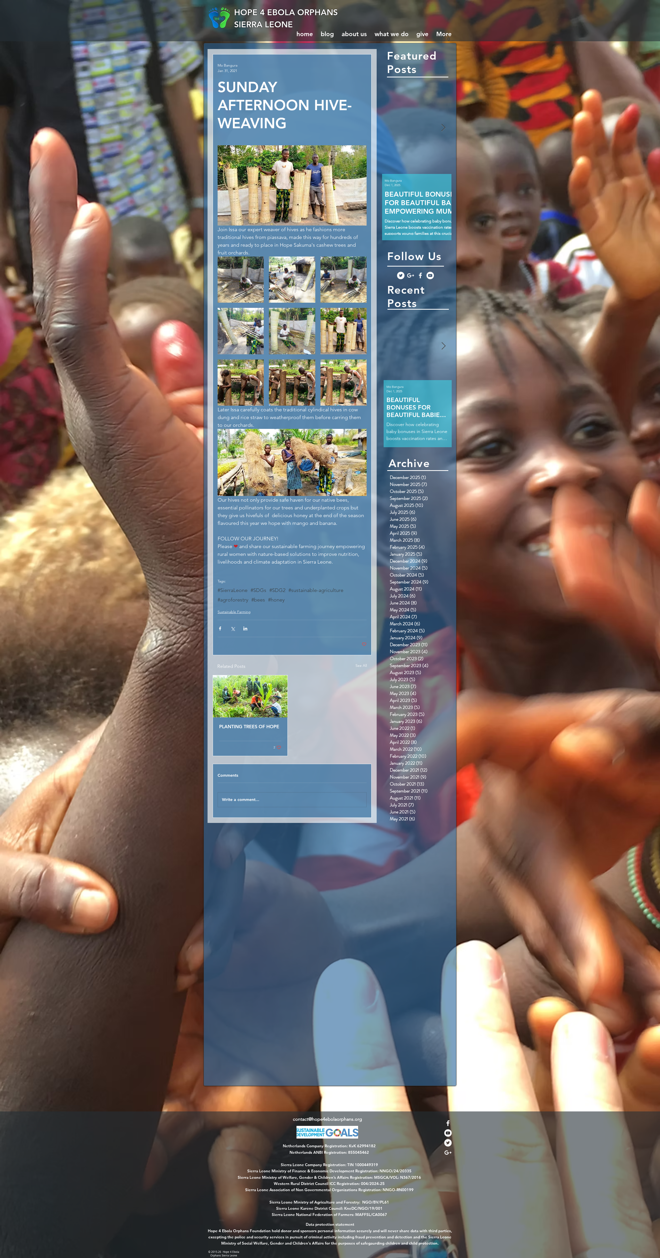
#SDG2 (277, 590)
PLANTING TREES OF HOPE (249, 727)
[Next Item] (443, 128)
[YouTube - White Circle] (430, 275)
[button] (447, 39)
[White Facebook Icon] (420, 275)
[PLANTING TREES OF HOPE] (250, 696)
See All (361, 665)
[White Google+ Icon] (410, 275)
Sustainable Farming (234, 612)
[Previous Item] (390, 128)
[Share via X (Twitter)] (232, 628)
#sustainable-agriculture (315, 590)
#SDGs (258, 590)
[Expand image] (241, 280)
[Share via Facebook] (220, 628)
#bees (258, 600)
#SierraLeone (233, 590)
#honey (276, 600)
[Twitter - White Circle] (401, 275)
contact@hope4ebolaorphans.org (327, 1119)
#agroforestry (233, 600)
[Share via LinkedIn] (245, 628)
